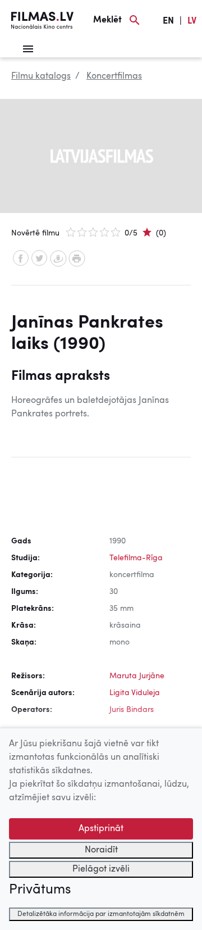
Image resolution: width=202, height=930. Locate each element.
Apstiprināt (101, 828)
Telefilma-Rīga (136, 558)
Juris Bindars (131, 710)
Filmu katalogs (41, 76)
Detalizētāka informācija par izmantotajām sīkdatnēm (101, 914)
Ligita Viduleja (134, 693)
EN (168, 21)
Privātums (40, 890)
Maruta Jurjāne (136, 676)
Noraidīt (101, 850)
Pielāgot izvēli (101, 869)
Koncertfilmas (114, 76)
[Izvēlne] (28, 48)
